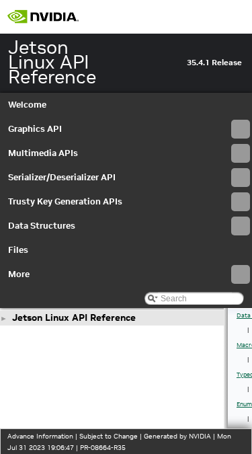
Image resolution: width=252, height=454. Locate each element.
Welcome (27, 104)
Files (18, 250)
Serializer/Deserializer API (62, 177)
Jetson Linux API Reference (74, 317)
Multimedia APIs (43, 153)
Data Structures (41, 225)
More (19, 274)
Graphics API (35, 129)
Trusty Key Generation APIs (65, 201)
